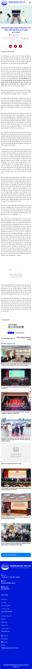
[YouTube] (30, 392)
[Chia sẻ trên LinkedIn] (23, 327)
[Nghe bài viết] (10, 46)
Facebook (5, 636)
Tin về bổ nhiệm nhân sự (8, 338)
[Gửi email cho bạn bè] (17, 327)
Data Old (17, 36)
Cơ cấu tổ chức (5, 609)
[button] (30, 3)
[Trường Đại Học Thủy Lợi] (14, 2)
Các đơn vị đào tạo (6, 616)
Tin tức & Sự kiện (6, 605)
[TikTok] (30, 399)
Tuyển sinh (4, 622)
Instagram (5, 639)
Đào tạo (3, 619)
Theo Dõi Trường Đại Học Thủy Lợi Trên (13, 38)
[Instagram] (30, 395)
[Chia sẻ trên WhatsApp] (9, 327)
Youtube (5, 642)
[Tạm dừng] (15, 46)
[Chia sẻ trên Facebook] (12, 327)
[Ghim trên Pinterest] (20, 327)
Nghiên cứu (4, 625)
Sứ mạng (3, 602)
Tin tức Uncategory (19, 332)
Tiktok (4, 645)
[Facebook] (30, 388)
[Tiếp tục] (20, 46)
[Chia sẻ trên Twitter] (14, 327)
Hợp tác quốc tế (5, 628)
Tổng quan (4, 599)
